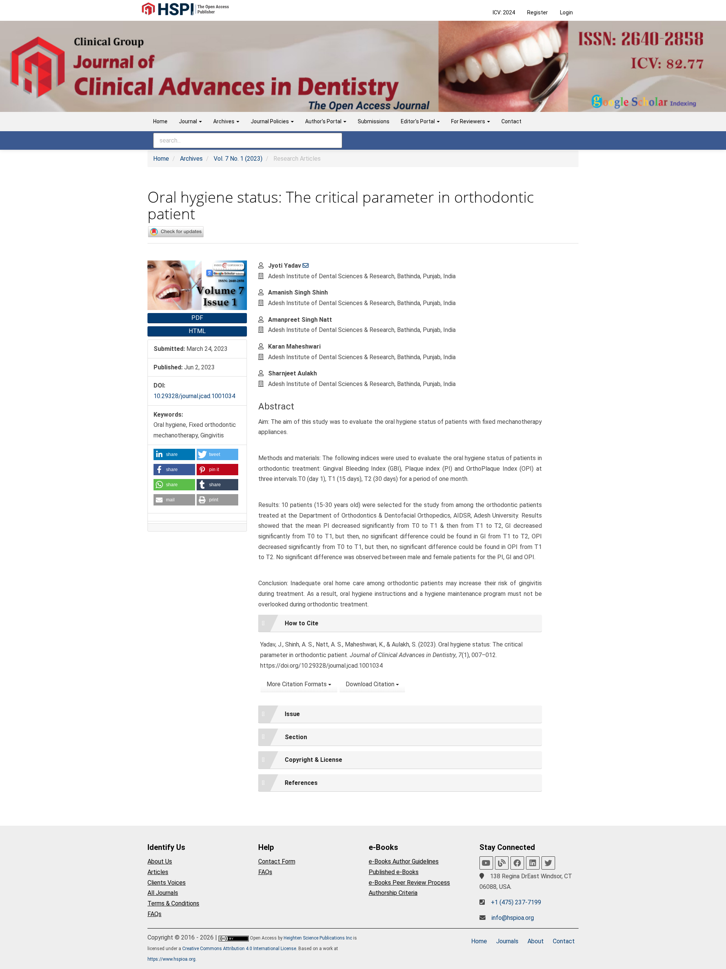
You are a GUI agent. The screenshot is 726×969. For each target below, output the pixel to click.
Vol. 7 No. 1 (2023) (238, 158)
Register (537, 12)
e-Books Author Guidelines (404, 861)
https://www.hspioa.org (171, 959)
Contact (511, 121)
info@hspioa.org (513, 917)
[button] (174, 454)
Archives (191, 158)
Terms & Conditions (173, 903)
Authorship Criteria (393, 892)
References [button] (301, 782)
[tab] (400, 623)
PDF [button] (197, 317)
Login (566, 12)
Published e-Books (394, 872)
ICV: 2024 (504, 12)
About (535, 941)
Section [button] (296, 737)
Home (160, 121)
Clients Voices (166, 882)
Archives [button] (224, 121)
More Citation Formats (297, 684)
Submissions (373, 121)
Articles (157, 872)
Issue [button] (292, 714)
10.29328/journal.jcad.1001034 (194, 396)
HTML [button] (197, 331)
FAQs (154, 914)
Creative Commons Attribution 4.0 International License (239, 948)
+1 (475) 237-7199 (516, 902)
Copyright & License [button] (313, 759)
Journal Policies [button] (270, 121)
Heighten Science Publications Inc (318, 938)
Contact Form (276, 861)
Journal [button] (188, 121)
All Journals (162, 892)
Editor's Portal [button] (418, 121)
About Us (159, 861)
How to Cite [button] (301, 623)
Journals (507, 941)
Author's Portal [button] (324, 121)
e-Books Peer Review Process (409, 882)
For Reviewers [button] (468, 121)
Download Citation (371, 684)
